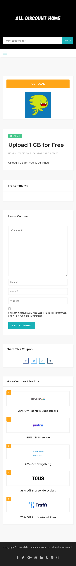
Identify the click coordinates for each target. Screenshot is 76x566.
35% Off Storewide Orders (38, 490)
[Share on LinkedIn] (42, 361)
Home (11, 153)
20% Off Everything (38, 464)
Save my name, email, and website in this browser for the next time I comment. (37, 314)
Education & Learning (30, 153)
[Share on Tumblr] (50, 361)
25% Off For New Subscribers (38, 411)
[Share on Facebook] (26, 361)
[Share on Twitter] (34, 361)
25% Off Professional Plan (38, 517)
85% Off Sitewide (38, 437)
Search (67, 40)
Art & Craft (51, 153)
